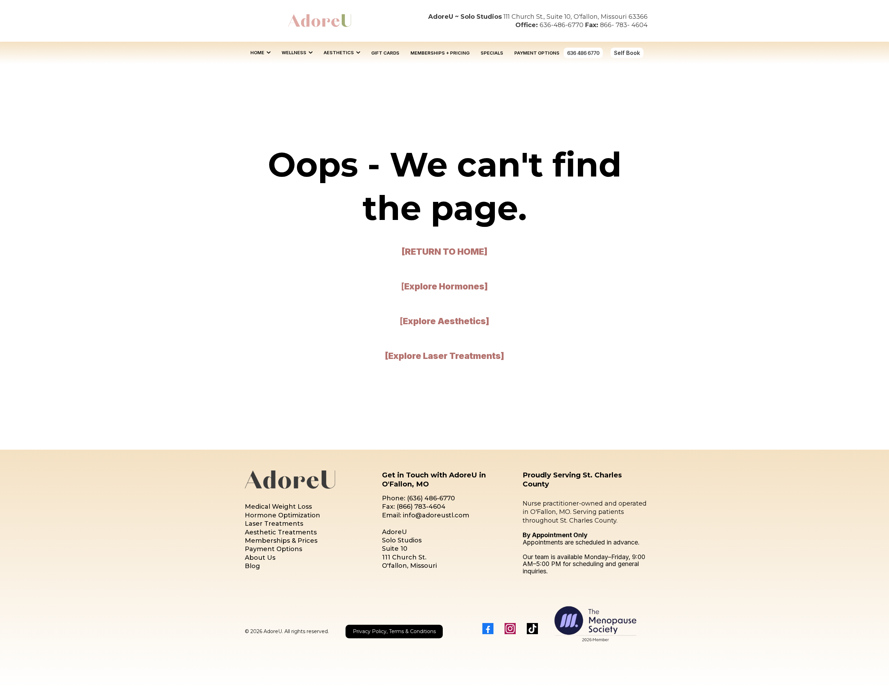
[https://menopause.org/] (595, 622)
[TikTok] (532, 628)
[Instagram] (510, 628)
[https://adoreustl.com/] (319, 21)
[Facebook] (488, 628)
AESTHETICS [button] (339, 52)
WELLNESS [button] (294, 52)
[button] (268, 52)
